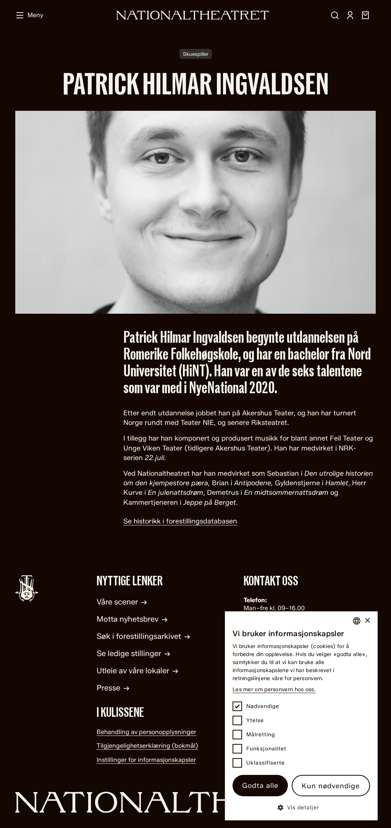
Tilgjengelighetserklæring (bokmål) (147, 745)
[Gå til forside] (195, 802)
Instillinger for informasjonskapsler (146, 759)
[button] (301, 807)
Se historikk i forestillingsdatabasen (180, 521)
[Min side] (350, 15)
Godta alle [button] (260, 785)
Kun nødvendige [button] (331, 786)
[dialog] (301, 715)
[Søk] (334, 15)
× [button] (367, 621)
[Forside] (192, 15)
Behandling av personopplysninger (146, 732)
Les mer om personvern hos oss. (274, 689)
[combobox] (356, 621)
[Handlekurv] (365, 15)
